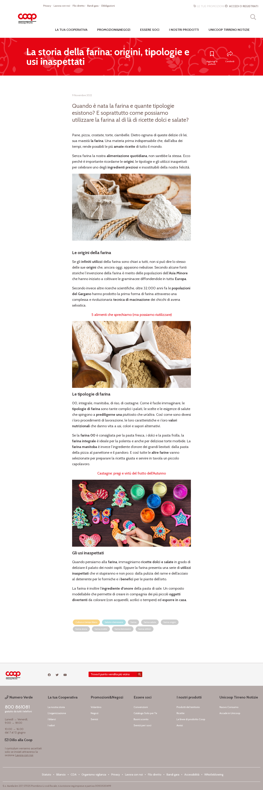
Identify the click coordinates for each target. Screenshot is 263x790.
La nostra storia (56, 707)
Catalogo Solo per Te (145, 713)
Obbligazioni (108, 5)
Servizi (94, 719)
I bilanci (52, 719)
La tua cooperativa (71, 30)
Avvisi (180, 725)
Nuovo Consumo (229, 707)
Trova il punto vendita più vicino (110, 674)
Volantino (96, 707)
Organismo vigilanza (94, 774)
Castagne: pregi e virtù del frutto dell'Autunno (131, 473)
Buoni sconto (141, 719)
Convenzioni (141, 707)
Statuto (46, 774)
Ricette (180, 713)
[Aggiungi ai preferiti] (212, 54)
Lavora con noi (62, 5)
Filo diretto (79, 5)
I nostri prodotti (184, 30)
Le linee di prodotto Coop (191, 719)
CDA (74, 774)
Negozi (94, 713)
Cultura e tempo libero (86, 622)
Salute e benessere (114, 622)
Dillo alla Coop (20, 740)
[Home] (27, 17)
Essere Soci (149, 30)
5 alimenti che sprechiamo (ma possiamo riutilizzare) (131, 314)
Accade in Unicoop (230, 713)
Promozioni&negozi (113, 30)
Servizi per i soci (142, 725)
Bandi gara (92, 5)
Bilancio (61, 774)
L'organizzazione (57, 713)
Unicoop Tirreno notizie (229, 30)
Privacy (47, 5)
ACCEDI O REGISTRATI (243, 6)
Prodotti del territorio (188, 707)
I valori (51, 725)
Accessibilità (191, 774)
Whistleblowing (213, 774)
